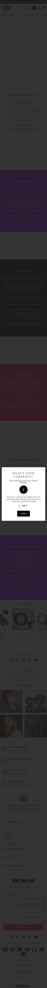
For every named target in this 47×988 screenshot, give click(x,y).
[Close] (42, 469)
